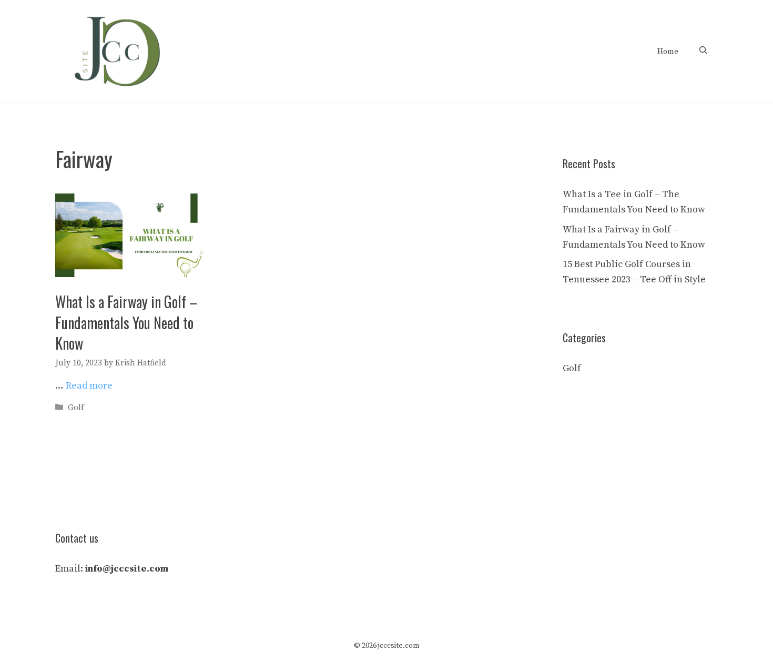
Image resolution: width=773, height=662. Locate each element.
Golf (76, 408)
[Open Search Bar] (703, 51)
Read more (89, 386)
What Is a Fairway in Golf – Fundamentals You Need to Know (126, 322)
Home (667, 51)
